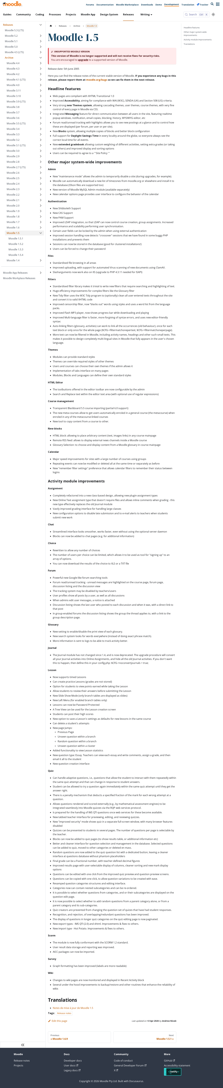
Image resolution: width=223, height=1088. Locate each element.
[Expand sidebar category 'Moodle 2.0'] (40, 205)
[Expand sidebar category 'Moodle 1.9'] (40, 211)
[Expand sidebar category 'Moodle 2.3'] (40, 189)
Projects (71, 14)
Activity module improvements (198, 39)
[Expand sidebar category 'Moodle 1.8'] (40, 216)
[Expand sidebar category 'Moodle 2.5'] (40, 178)
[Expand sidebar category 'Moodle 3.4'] (40, 128)
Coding (39, 14)
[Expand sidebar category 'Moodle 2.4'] (40, 183)
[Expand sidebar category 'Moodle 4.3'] (40, 68)
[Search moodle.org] (212, 4)
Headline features (192, 27)
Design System (109, 14)
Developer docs (73, 1060)
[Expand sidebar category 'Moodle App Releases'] (40, 272)
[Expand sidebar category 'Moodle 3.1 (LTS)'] (40, 145)
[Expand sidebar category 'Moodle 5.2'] (40, 35)
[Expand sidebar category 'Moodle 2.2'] (40, 194)
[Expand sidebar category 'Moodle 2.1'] (40, 200)
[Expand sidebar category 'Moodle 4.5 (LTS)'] (40, 52)
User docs (69, 1065)
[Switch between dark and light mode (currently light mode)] (213, 14)
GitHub (168, 1060)
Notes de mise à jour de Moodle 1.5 (73, 1008)
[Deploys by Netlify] (172, 1074)
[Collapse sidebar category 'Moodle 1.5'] (40, 233)
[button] (23, 57)
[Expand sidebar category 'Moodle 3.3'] (40, 134)
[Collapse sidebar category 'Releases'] (40, 24)
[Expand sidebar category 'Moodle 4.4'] (40, 63)
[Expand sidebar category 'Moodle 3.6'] (40, 118)
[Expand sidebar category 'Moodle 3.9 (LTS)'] (40, 101)
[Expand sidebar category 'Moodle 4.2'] (40, 74)
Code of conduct (123, 1060)
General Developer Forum (129, 1065)
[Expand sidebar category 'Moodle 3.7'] (40, 112)
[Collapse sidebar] (23, 1045)
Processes (55, 14)
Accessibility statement (177, 1065)
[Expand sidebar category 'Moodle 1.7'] (40, 222)
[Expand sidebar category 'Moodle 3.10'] (40, 96)
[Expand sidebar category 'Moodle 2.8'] (40, 161)
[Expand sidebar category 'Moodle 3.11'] (40, 90)
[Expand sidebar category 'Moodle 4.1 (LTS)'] (40, 79)
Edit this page (59, 1021)
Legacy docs (71, 1070)
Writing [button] (145, 14)
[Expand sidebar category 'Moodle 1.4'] (40, 260)
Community (23, 14)
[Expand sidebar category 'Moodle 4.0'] (40, 85)
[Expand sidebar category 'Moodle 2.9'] (40, 156)
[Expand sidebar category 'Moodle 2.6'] (40, 172)
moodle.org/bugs (96, 79)
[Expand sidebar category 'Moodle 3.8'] (40, 107)
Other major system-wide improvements (195, 34)
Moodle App (88, 14)
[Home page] (51, 26)
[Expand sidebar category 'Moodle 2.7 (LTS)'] (40, 167)
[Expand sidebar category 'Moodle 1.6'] (40, 227)
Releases (128, 14)
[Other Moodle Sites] (218, 4)
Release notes (64, 1013)
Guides (7, 14)
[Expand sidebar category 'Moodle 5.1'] (40, 41)
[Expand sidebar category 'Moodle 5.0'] (40, 46)
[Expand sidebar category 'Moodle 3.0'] (40, 150)
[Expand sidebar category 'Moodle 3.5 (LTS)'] (40, 123)
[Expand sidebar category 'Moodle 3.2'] (40, 139)
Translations (189, 44)
